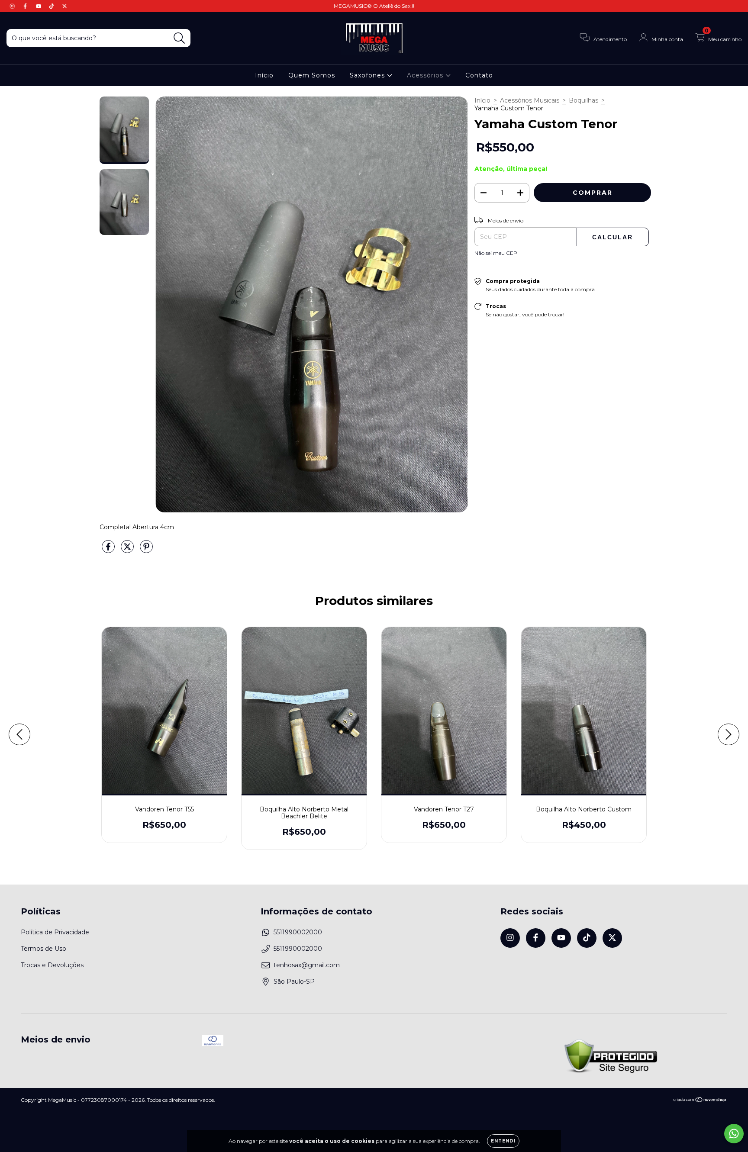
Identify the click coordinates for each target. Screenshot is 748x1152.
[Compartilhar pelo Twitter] (128, 550)
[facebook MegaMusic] (25, 6)
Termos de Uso (43, 948)
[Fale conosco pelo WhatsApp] (734, 1133)
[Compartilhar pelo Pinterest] (146, 550)
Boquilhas (583, 100)
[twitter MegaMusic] (64, 6)
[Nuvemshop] (700, 1100)
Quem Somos (311, 75)
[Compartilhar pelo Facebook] (109, 550)
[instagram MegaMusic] (12, 6)
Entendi (503, 1141)
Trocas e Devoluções (52, 965)
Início (264, 75)
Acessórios (426, 75)
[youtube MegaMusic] (39, 6)
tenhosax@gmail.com (307, 965)
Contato (479, 75)
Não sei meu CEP (495, 253)
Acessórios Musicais (529, 100)
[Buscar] (179, 38)
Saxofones (368, 75)
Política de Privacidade (55, 932)
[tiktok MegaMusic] (52, 6)
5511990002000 (298, 932)
